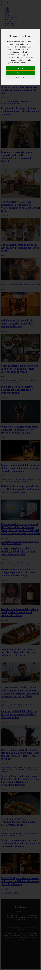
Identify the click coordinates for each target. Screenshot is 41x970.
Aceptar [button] (21, 68)
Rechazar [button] (20, 73)
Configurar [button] (20, 77)
